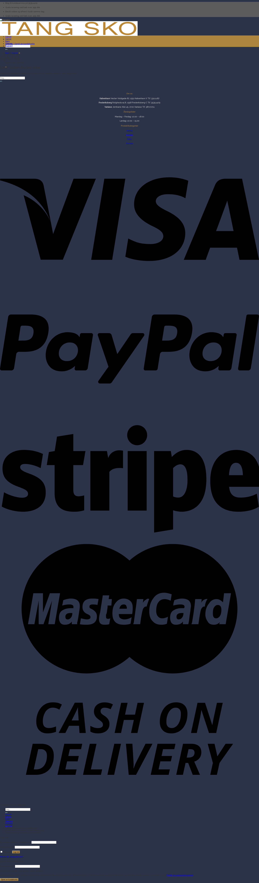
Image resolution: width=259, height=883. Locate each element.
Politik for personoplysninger (180, 875)
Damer (8, 36)
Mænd (129, 130)
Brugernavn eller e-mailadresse (15, 842)
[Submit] (1, 81)
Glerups (9, 43)
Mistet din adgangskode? (11, 856)
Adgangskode (7, 847)
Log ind (16, 852)
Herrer (8, 39)
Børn (7, 41)
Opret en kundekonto (9, 880)
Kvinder (129, 135)
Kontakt (9, 46)
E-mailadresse (7, 866)
